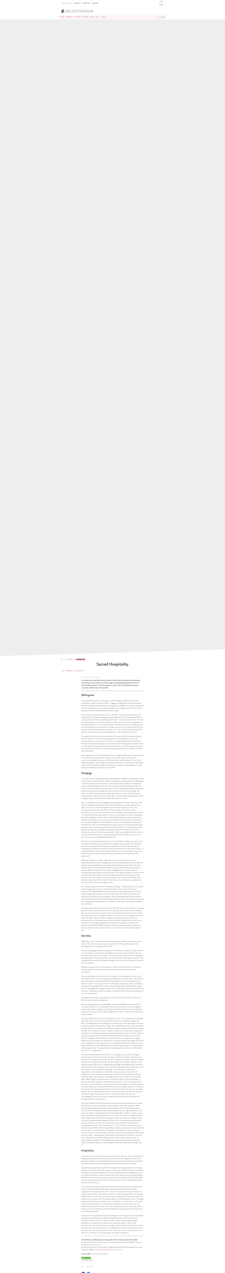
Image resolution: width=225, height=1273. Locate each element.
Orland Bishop (80, 670)
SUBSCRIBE (95, 3)
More (97, 17)
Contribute (77, 3)
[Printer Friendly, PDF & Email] (86, 1258)
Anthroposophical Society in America (110, 1250)
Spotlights (77, 17)
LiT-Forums (97, 1245)
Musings (85, 17)
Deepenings (69, 17)
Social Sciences (81, 659)
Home (62, 17)
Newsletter (86, 3)
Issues (104, 17)
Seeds (92, 17)
